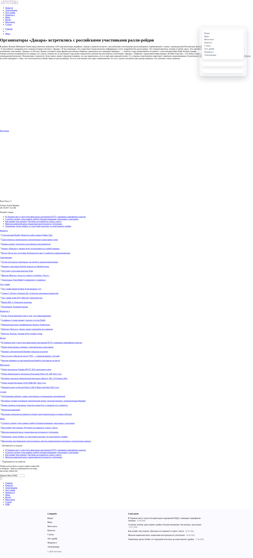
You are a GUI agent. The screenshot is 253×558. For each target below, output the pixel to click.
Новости (9, 8)
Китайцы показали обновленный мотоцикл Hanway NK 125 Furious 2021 (34, 378)
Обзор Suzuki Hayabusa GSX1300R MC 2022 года (24, 383)
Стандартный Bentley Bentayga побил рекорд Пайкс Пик (27, 235)
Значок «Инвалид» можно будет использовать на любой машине (31, 248)
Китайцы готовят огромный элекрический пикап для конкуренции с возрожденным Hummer (44, 401)
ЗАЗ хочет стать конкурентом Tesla (17, 271)
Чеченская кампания (11, 410)
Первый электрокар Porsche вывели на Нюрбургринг (25, 266)
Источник (4, 131)
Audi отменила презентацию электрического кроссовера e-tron (30, 240)
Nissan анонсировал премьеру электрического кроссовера (27, 347)
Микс (7, 17)
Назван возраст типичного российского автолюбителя (26, 244)
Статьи (8, 24)
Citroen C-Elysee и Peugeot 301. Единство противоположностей (30, 293)
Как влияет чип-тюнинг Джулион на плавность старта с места (33, 221)
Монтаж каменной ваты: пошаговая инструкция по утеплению (33, 224)
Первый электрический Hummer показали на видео (25, 351)
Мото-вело (10, 22)
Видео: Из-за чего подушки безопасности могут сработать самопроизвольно (36, 253)
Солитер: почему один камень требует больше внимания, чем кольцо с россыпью (41, 219)
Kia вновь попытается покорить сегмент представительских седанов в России (37, 414)
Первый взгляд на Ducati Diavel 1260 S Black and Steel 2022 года (30, 387)
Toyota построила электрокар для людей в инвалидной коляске (30, 262)
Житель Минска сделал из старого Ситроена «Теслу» (25, 275)
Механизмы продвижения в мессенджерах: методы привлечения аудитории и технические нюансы (46, 441)
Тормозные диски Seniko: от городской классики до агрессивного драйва (38, 226)
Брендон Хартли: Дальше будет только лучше (22, 334)
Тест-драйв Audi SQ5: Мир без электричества (22, 298)
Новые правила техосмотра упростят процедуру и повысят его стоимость (35, 405)
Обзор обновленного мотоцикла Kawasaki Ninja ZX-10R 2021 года (32, 374)
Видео (8, 20)
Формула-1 (10, 15)
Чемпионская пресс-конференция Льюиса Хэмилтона (26, 325)
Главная (8, 29)
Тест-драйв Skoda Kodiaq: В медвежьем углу (21, 289)
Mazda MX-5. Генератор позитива (17, 302)
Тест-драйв (10, 12)
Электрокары (11, 10)
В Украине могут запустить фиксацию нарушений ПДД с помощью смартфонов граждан (45, 217)
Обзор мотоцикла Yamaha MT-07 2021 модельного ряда (26, 369)
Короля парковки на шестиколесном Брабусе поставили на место (31, 360)
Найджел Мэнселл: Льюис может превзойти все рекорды (27, 329)
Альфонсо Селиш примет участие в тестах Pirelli (23, 320)
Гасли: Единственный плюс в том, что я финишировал (26, 316)
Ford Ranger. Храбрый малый (15, 307)
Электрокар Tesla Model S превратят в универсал (24, 280)
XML (7, 504)
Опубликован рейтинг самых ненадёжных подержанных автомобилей (33, 396)
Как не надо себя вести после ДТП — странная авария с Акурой (31, 356)
